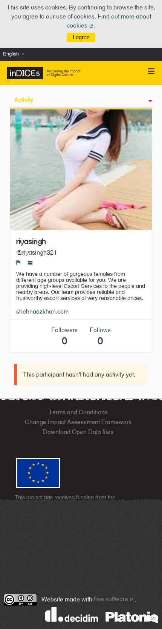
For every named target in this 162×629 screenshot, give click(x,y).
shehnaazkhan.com (42, 311)
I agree (81, 37)
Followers (64, 336)
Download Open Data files (78, 431)
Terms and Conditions (78, 412)
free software (114, 599)
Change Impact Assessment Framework (78, 422)
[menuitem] (15, 54)
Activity (24, 99)
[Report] (18, 262)
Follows (100, 336)
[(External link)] (131, 616)
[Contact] (30, 262)
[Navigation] (151, 71)
